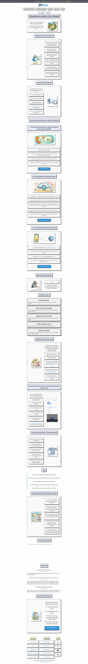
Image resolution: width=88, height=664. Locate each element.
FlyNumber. (36, 91)
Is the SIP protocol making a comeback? (44, 587)
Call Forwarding (47, 649)
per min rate (36, 148)
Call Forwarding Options (44, 168)
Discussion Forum (32, 649)
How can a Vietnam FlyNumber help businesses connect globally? (44, 474)
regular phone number (36, 106)
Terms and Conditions (44, 662)
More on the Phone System (44, 220)
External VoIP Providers (32, 653)
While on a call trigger (35, 423)
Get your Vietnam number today (52, 628)
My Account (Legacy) (45, 1)
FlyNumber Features (47, 645)
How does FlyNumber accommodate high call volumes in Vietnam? (44, 488)
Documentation (68, 1)
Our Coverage (41, 12)
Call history (33, 413)
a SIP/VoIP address (51, 247)
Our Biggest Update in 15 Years (44, 569)
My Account (37, 1)
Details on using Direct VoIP (44, 266)
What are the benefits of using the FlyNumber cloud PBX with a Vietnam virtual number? (44, 478)
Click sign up (49, 500)
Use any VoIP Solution (46, 653)
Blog (62, 8)
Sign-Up (56, 8)
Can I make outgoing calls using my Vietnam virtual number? (44, 481)
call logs (38, 256)
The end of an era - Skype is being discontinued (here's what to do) (44, 577)
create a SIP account (51, 372)
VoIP (33, 111)
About (52, 1)
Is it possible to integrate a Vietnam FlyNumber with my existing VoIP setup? (44, 484)
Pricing (49, 8)
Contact (57, 1)
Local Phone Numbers (28, 8)
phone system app (53, 370)
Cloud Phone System (40, 8)
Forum (62, 1)
